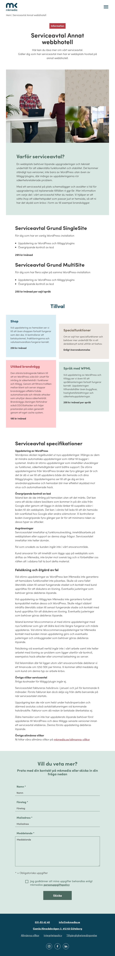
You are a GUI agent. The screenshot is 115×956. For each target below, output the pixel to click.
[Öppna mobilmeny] (106, 7)
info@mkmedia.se (69, 922)
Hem (8, 15)
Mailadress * (24, 817)
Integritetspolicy (53, 935)
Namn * (21, 786)
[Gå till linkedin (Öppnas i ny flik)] (66, 946)
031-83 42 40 (42, 922)
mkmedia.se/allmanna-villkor (72, 739)
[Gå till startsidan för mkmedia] (11, 7)
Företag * (22, 802)
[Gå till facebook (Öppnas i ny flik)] (57, 946)
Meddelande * (25, 833)
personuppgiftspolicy (57, 884)
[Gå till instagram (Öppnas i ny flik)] (49, 946)
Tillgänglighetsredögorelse (81, 935)
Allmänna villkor (30, 935)
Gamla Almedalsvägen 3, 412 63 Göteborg (57, 928)
